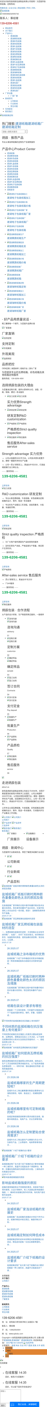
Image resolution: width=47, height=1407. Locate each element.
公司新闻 (14, 101)
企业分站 (12, 8)
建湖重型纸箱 (15, 38)
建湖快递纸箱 (15, 43)
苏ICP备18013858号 (14, 1342)
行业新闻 (14, 103)
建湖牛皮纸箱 (15, 49)
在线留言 (9, 108)
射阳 (43, 1345)
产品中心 (9, 33)
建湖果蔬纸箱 (15, 69)
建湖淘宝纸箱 (15, 51)
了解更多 (5, 1299)
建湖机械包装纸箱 (17, 75)
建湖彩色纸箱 (15, 41)
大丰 (38, 1345)
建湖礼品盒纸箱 (16, 62)
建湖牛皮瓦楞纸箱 (17, 64)
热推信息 (3, 8)
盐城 (13, 1345)
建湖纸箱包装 (15, 59)
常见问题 (14, 106)
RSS (28, 8)
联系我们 (9, 111)
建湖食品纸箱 (15, 85)
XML (34, 8)
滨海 (34, 1345)
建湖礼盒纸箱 (15, 46)
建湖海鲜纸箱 (15, 72)
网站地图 (21, 8)
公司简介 (5, 1280)
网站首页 (9, 28)
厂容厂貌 (14, 95)
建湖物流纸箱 (15, 56)
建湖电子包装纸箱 (17, 67)
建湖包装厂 (15, 82)
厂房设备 (9, 93)
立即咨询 (5, 485)
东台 (22, 1345)
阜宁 (26, 1345)
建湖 (30, 1345)
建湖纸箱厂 (36, 123)
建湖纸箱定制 (11, 126)
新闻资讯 (9, 98)
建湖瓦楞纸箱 (15, 54)
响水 (17, 1345)
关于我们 (9, 30)
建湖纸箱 (14, 36)
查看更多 (10, 189)
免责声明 (29, 1342)
